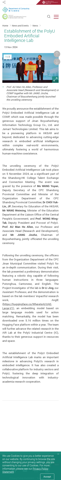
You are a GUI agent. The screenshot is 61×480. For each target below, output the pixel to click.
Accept (47, 476)
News (35, 25)
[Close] (58, 454)
